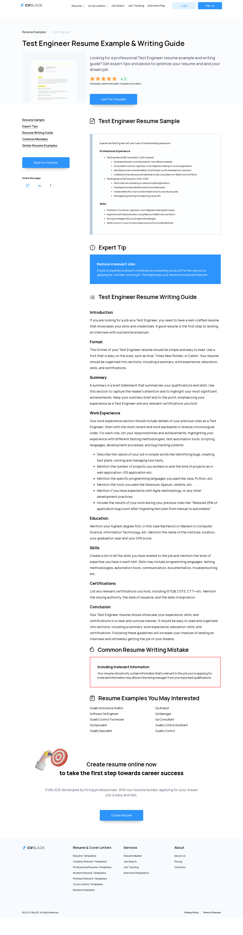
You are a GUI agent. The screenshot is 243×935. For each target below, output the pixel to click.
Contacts (180, 867)
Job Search (130, 861)
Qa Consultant (164, 719)
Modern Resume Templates (89, 873)
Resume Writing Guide (37, 133)
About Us (179, 855)
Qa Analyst (162, 708)
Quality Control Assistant (171, 725)
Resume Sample (33, 120)
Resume (77, 6)
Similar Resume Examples (39, 145)
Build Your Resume (46, 163)
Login (184, 5)
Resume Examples (84, 890)
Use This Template (113, 99)
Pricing (178, 861)
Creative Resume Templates (90, 861)
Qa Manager (163, 714)
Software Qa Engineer (104, 714)
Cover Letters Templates (88, 884)
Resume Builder (133, 855)
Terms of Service (212, 912)
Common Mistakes (35, 139)
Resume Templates (84, 855)
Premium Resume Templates (90, 878)
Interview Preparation (136, 873)
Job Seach (118, 5)
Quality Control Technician (107, 719)
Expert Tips (30, 126)
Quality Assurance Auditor (106, 708)
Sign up (210, 5)
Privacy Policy (191, 912)
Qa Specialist (98, 725)
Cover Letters (96, 6)
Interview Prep (156, 5)
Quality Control (165, 731)
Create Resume (121, 815)
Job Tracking (136, 5)
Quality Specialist (101, 731)
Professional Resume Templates (92, 867)
